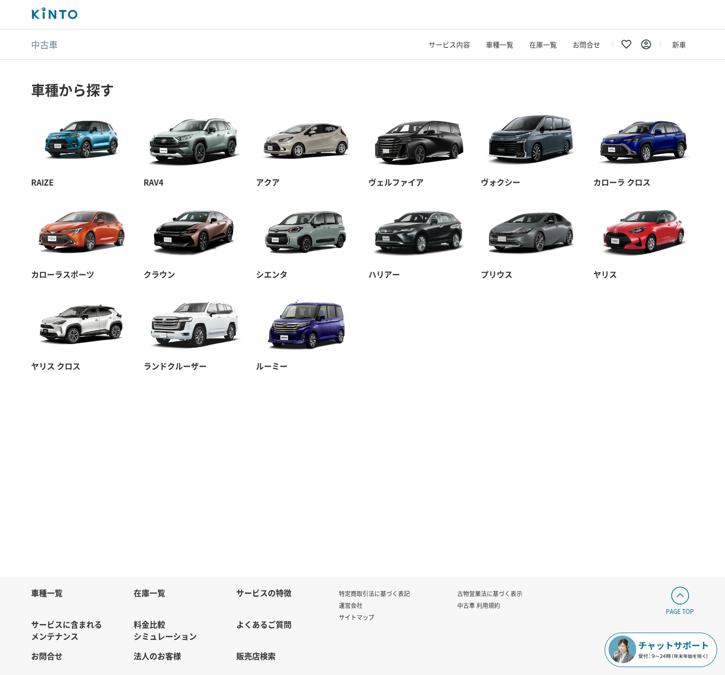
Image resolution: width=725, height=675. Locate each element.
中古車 (44, 44)
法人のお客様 (157, 656)
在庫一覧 (543, 44)
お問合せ (586, 44)
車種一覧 (499, 44)
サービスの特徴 (263, 593)
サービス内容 (449, 44)
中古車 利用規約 (478, 605)
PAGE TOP (680, 611)
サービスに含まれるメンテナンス (66, 630)
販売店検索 (256, 656)
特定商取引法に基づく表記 (374, 593)
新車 (679, 44)
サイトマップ (356, 617)
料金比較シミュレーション (165, 630)
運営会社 (350, 605)
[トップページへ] (54, 14)
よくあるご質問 (263, 624)
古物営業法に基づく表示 (489, 593)
